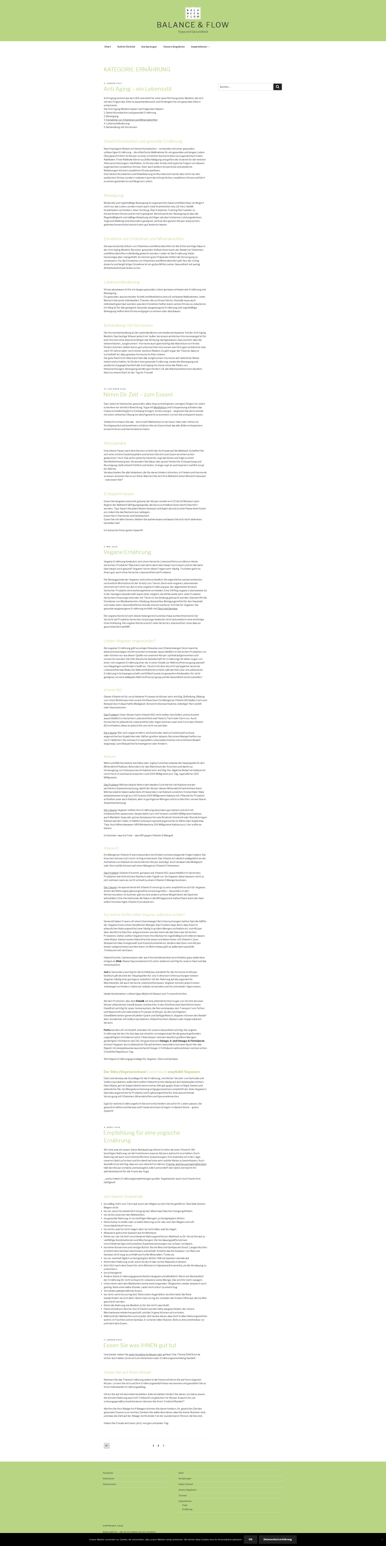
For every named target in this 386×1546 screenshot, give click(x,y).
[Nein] (382, 1539)
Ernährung (187, 1509)
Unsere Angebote (174, 46)
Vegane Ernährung (127, 552)
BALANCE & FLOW (193, 25)
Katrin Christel (126, 46)
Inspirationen (199, 46)
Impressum (108, 1478)
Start (107, 46)
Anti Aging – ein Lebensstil (137, 89)
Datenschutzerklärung (278, 1539)
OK (250, 1539)
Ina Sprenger (149, 46)
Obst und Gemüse (167, 608)
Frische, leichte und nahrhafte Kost (186, 1164)
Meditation (160, 407)
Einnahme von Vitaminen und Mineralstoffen (132, 119)
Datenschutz (109, 1484)
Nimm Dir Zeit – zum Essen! (138, 394)
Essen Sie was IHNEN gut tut (139, 1345)
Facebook (108, 1473)
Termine (183, 1495)
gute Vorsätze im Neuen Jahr (145, 1354)
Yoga (184, 1505)
